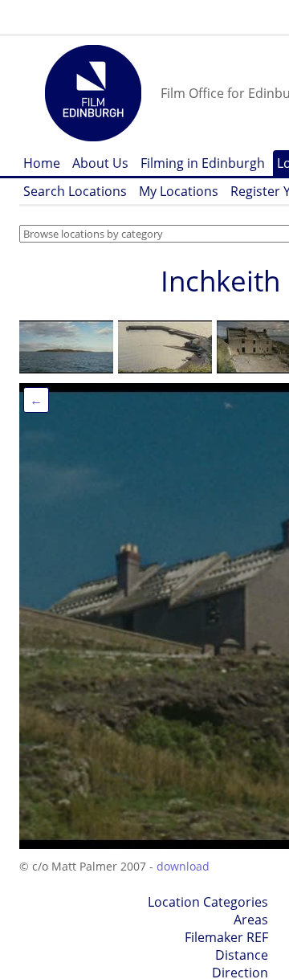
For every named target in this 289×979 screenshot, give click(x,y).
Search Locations (75, 191)
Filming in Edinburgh (202, 163)
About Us (100, 163)
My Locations (178, 191)
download (183, 866)
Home (41, 163)
